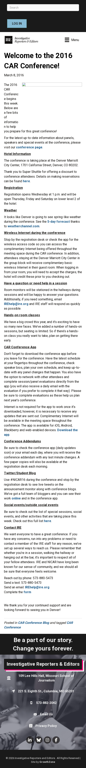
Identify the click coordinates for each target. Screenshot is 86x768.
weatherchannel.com (23, 226)
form (27, 592)
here (26, 181)
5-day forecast (58, 221)
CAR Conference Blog (33, 623)
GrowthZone (47, 761)
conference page (29, 147)
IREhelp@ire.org (16, 304)
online (16, 498)
